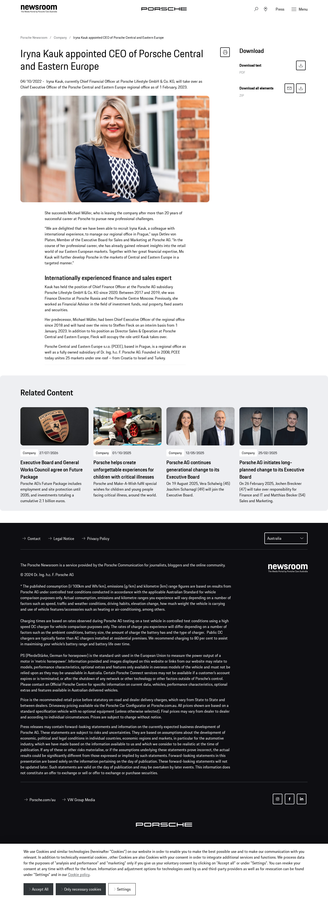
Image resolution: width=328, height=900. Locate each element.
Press (280, 9)
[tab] (273, 52)
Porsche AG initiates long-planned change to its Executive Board (271, 470)
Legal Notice (64, 538)
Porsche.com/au (42, 800)
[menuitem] (30, 538)
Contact (34, 538)
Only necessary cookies (82, 889)
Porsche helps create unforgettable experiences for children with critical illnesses (123, 470)
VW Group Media (81, 800)
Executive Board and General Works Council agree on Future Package (51, 470)
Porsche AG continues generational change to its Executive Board (192, 470)
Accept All (40, 889)
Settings (124, 889)
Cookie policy (79, 874)
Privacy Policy (98, 538)
